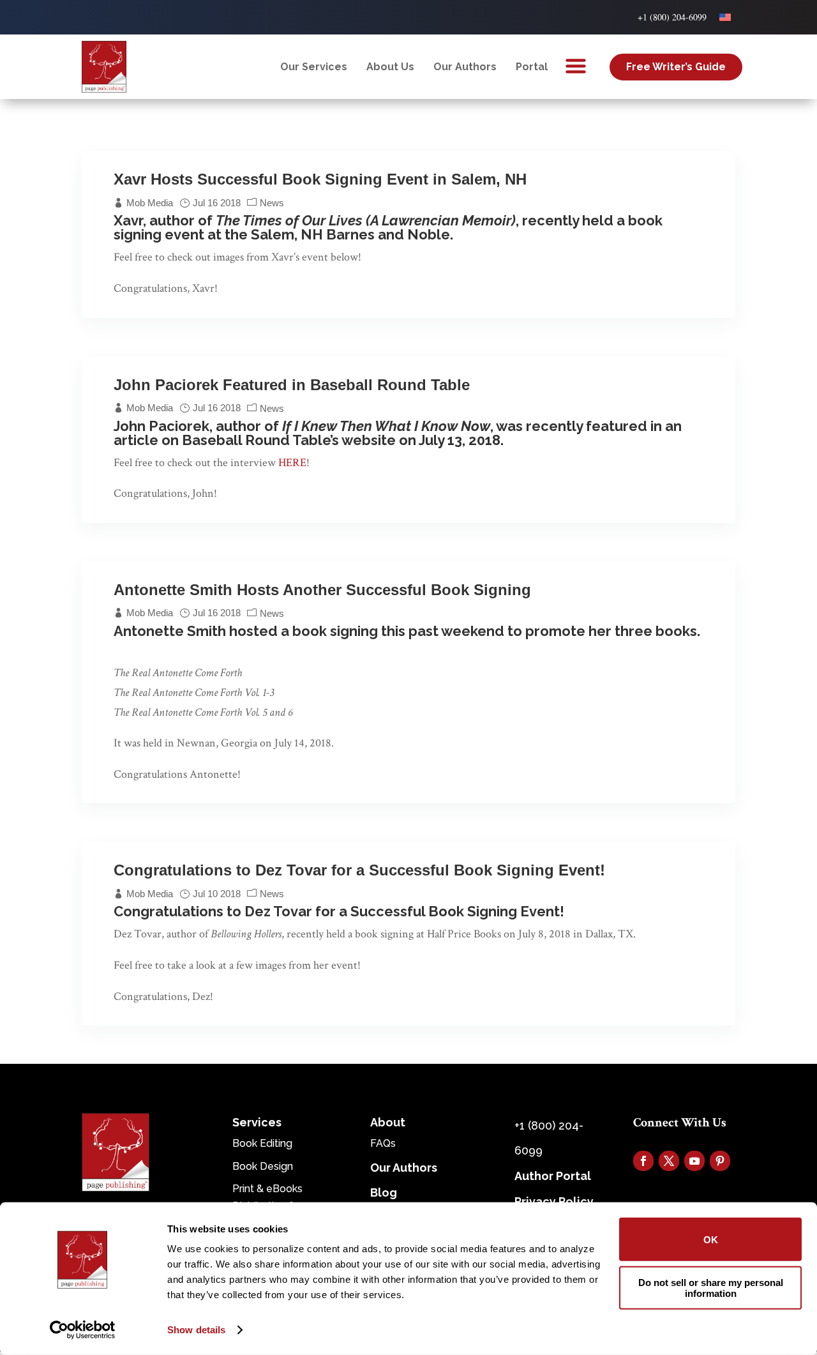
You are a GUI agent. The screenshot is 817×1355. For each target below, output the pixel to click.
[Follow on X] (669, 1161)
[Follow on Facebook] (643, 1161)
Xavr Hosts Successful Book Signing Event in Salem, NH (320, 179)
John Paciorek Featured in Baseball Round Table (292, 384)
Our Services (313, 67)
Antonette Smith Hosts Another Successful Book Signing (322, 589)
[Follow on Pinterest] (720, 1161)
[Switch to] (725, 17)
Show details (196, 1329)
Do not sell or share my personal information (710, 1287)
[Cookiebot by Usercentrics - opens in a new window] (83, 1330)
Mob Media (149, 202)
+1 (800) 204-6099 (672, 17)
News (272, 202)
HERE (292, 462)
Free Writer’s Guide (676, 67)
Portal (532, 67)
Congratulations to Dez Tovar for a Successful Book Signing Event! (359, 870)
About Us (390, 67)
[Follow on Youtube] (694, 1161)
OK (710, 1239)
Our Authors (465, 67)
